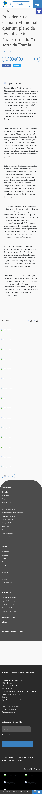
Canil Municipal (7, 582)
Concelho (5, 492)
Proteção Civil (6, 523)
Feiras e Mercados (7, 533)
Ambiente (5, 555)
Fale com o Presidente (9, 597)
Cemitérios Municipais (9, 537)
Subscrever (17, 744)
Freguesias (5, 499)
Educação (5, 558)
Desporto (4, 565)
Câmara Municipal (8, 506)
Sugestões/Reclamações (9, 601)
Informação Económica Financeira (12, 512)
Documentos (6, 530)
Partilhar (7, 65)
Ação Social (5, 551)
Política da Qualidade (8, 516)
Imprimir (9, 476)
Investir (5, 627)
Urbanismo (5, 576)
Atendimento (6, 526)
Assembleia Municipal (9, 509)
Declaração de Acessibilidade (11, 706)
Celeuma (37, 769)
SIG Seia (4, 579)
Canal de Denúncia (8, 604)
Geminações (5, 495)
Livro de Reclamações (9, 611)
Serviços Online (9, 617)
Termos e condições (8, 712)
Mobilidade (5, 572)
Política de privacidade (9, 709)
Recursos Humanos (8, 519)
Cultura (4, 562)
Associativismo (6, 502)
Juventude (5, 569)
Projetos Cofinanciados (12, 631)
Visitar (5, 622)
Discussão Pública (7, 608)
